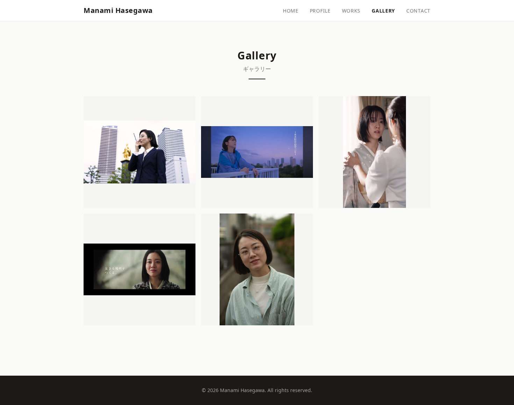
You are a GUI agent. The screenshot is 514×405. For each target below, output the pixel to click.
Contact (418, 10)
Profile (320, 10)
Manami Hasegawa (118, 10)
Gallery (383, 10)
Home (291, 10)
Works (351, 10)
